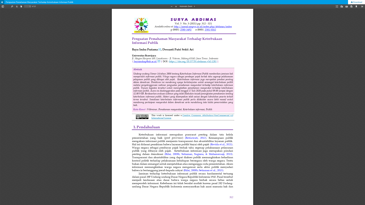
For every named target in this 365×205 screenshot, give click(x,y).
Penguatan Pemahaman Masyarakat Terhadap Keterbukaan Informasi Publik (39, 2)
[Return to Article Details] (2, 2)
